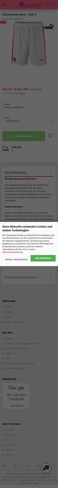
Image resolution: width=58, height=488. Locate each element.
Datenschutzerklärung (12, 252)
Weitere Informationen (16, 259)
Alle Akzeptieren (43, 258)
